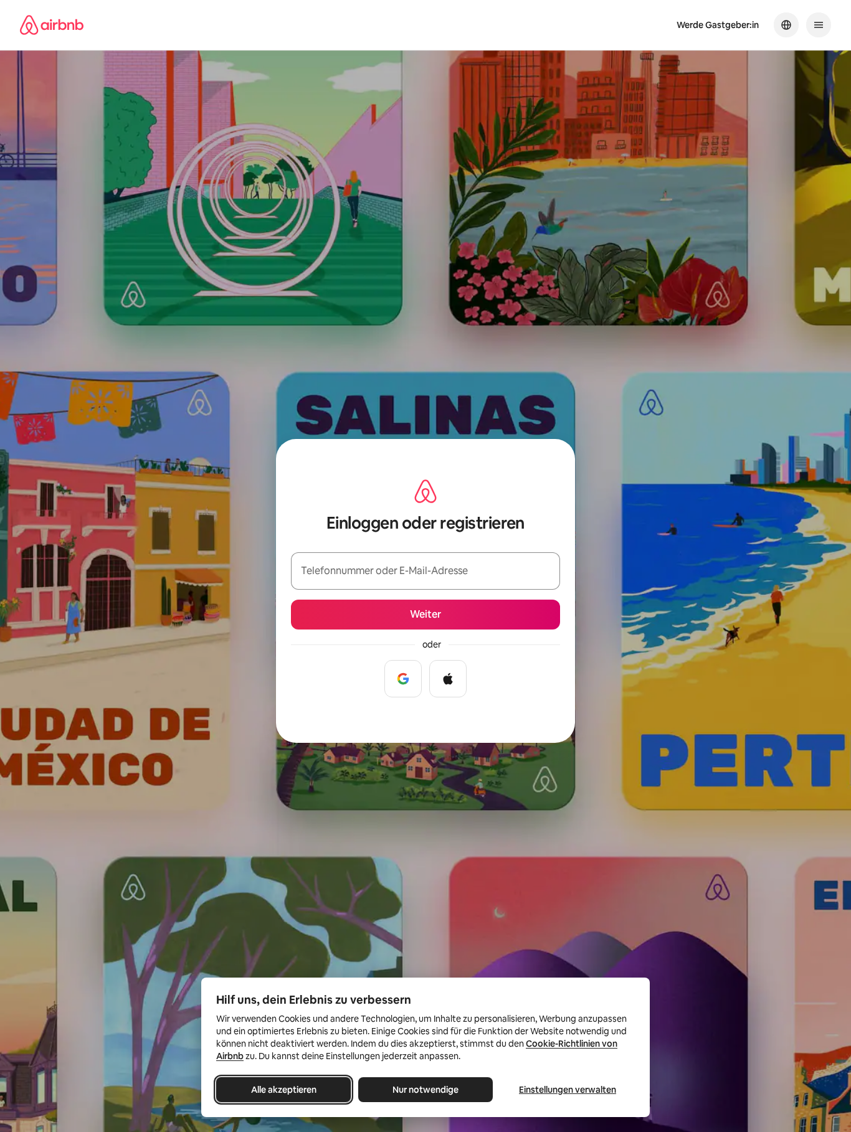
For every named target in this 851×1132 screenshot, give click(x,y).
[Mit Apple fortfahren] (448, 678)
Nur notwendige (425, 1089)
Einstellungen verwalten (567, 1089)
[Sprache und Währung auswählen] (786, 24)
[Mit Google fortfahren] (403, 678)
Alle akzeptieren (283, 1089)
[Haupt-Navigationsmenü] (818, 24)
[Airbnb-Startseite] (51, 25)
